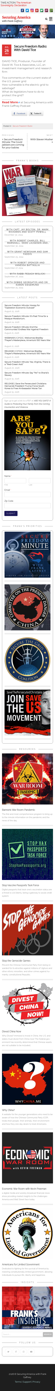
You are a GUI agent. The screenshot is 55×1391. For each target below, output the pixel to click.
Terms (18, 1381)
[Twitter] (27, 10)
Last (30, 485)
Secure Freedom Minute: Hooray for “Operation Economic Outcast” (22, 306)
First (6, 485)
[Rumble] (51, 10)
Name (8, 476)
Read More (10, 102)
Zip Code (8, 501)
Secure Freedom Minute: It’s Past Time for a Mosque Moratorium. (26, 317)
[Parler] (46, 10)
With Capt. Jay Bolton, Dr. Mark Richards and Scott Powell (27, 230)
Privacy (36, 1381)
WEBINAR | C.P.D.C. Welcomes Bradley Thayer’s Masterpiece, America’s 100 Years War (27, 340)
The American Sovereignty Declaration (16, 4)
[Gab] (41, 10)
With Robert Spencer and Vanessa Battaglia (27, 263)
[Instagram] (32, 10)
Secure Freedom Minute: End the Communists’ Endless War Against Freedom (26, 328)
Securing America (16, 17)
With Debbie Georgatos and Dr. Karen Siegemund (27, 283)
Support (27, 1381)
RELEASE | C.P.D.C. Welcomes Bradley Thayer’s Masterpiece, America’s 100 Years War (27, 352)
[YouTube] (37, 10)
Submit (10, 513)
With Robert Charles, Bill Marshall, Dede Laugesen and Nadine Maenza (27, 241)
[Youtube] (31, 1351)
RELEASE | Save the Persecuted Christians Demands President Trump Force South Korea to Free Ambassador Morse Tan (25, 386)
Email (7, 490)
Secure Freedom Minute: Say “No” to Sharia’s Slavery (27, 373)
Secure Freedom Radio (22, 126)
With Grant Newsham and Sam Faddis (27, 253)
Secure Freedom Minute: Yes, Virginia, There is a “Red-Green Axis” (27, 363)
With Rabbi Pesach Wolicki (27, 274)
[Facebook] (22, 10)
